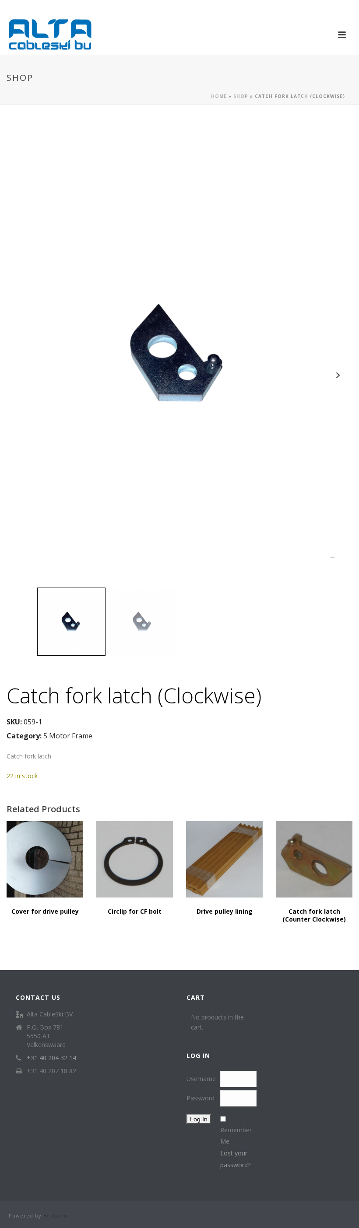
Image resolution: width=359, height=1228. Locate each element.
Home (219, 96)
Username (201, 1079)
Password (201, 1098)
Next (338, 375)
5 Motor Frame (67, 736)
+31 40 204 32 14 (51, 1058)
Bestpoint (56, 1215)
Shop (240, 96)
